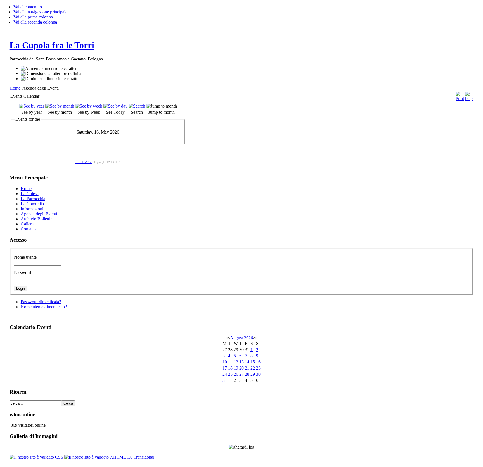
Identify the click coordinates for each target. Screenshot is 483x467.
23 (258, 368)
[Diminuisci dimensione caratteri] (51, 78)
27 (241, 374)
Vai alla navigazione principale (40, 12)
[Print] (460, 94)
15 (252, 361)
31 (224, 380)
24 (224, 374)
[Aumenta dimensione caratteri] (49, 68)
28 (247, 374)
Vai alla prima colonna (33, 17)
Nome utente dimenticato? (44, 306)
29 (252, 374)
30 (258, 374)
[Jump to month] (161, 106)
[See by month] (59, 106)
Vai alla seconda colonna (35, 22)
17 (224, 368)
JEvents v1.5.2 (83, 162)
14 (247, 361)
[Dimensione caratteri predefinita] (51, 73)
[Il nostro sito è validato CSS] (37, 457)
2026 (248, 337)
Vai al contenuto (27, 6)
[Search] (137, 106)
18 (230, 368)
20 (241, 368)
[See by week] (88, 106)
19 (236, 368)
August (236, 337)
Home (15, 88)
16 (258, 361)
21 (247, 368)
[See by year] (31, 106)
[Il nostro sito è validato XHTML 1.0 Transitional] (109, 457)
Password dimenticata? (41, 301)
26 (236, 374)
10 (224, 361)
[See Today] (115, 106)
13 (241, 361)
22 (252, 368)
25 (230, 374)
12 (236, 361)
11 (230, 361)
